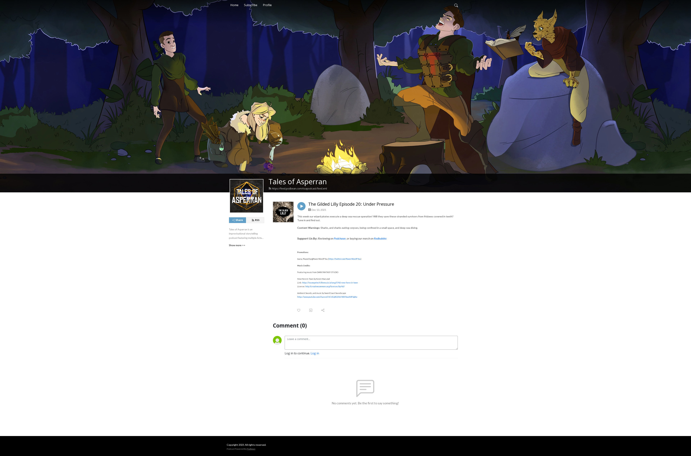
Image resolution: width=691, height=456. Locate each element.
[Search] (456, 5)
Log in (315, 353)
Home (234, 5)
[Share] (323, 310)
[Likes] (299, 310)
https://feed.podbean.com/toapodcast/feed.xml (299, 188)
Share (239, 220)
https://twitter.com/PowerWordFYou (345, 259)
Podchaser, (340, 238)
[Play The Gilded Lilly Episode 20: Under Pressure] (301, 206)
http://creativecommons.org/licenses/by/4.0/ (325, 286)
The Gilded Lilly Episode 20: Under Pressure (351, 204)
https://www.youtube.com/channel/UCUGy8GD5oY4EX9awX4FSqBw (327, 297)
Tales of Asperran (297, 181)
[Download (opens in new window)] (311, 310)
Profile (267, 5)
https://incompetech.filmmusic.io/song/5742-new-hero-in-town (330, 282)
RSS (257, 220)
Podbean (251, 449)
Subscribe (250, 5)
